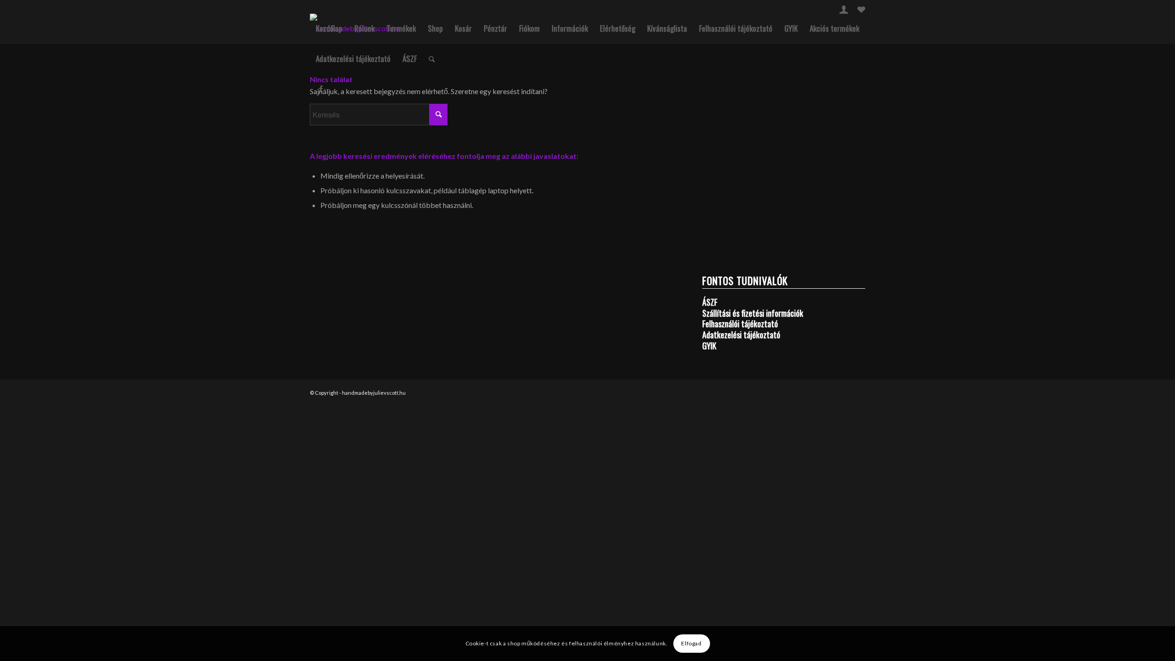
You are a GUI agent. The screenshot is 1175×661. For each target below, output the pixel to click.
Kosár (463, 28)
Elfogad (691, 643)
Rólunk (364, 28)
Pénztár (495, 28)
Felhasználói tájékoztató (735, 28)
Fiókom (529, 28)
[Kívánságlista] (861, 11)
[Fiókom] (843, 11)
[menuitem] (844, 9)
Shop (435, 28)
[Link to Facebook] (321, 88)
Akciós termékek (834, 28)
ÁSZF (410, 58)
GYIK (791, 28)
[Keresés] (432, 59)
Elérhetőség (617, 28)
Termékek (401, 28)
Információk (570, 28)
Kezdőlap (329, 28)
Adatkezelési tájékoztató (353, 58)
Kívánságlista (667, 28)
